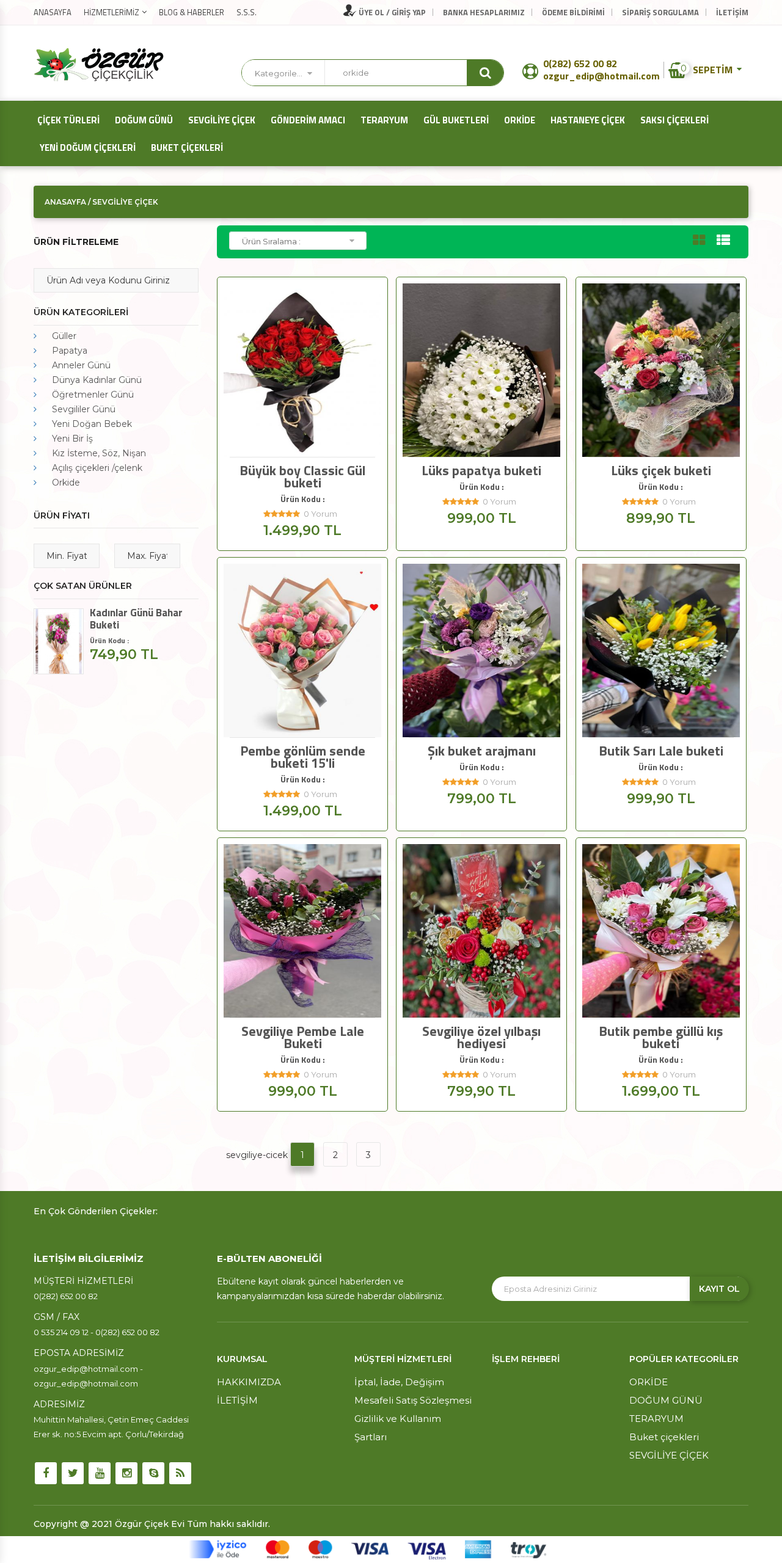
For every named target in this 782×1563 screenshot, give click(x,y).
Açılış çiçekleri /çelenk (97, 467)
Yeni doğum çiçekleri (86, 147)
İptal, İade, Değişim (399, 1382)
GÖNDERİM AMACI (306, 120)
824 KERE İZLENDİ (486, 726)
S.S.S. (246, 12)
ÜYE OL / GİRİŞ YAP (391, 12)
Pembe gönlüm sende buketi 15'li (302, 757)
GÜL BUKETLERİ (454, 120)
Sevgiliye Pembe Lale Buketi (302, 1037)
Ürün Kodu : (302, 499)
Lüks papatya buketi (481, 470)
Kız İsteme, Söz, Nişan (99, 453)
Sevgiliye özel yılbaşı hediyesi (481, 1037)
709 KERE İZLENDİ (486, 1006)
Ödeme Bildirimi (573, 12)
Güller (64, 335)
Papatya (69, 350)
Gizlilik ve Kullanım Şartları (397, 1428)
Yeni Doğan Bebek (92, 423)
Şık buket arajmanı (482, 751)
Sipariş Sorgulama (660, 12)
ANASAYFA (52, 12)
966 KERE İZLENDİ (307, 446)
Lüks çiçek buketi (661, 470)
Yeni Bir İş (72, 438)
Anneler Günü (81, 365)
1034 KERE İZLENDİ (664, 446)
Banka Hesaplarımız (484, 12)
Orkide (66, 482)
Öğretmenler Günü (93, 394)
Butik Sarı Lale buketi (661, 751)
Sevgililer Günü (83, 409)
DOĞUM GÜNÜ (142, 120)
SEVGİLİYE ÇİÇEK (220, 120)
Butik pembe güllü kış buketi (661, 1037)
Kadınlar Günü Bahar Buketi (136, 619)
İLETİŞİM (732, 12)
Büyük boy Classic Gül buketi (302, 476)
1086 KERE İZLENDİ (665, 726)
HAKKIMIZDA (249, 1382)
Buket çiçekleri (185, 147)
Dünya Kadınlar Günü (97, 379)
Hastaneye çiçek (586, 120)
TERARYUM (382, 120)
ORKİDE (517, 120)
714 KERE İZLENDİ (307, 1006)
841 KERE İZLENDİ (307, 726)
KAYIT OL (719, 1288)
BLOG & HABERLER (191, 12)
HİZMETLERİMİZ (111, 12)
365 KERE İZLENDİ (665, 1006)
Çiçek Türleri (67, 120)
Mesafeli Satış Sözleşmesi (413, 1400)
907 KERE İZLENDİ (486, 446)
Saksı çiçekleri (673, 120)
